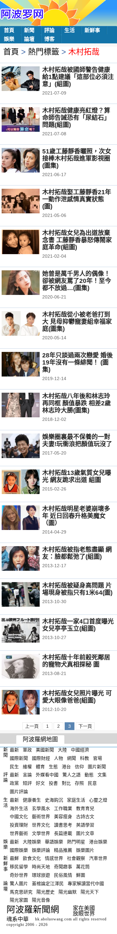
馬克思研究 (21, 891)
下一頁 (85, 726)
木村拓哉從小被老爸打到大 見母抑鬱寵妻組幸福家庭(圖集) (77, 321)
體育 (40, 766)
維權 (27, 766)
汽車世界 (98, 858)
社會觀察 (76, 858)
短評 (27, 783)
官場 (97, 758)
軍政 (27, 749)
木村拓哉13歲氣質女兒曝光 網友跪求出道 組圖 (76, 476)
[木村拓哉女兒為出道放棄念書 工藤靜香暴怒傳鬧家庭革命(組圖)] (29, 242)
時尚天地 (41, 866)
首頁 (9, 30)
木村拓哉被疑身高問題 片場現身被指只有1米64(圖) (77, 589)
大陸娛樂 (32, 841)
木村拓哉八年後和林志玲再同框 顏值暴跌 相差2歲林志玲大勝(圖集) (76, 403)
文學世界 (41, 833)
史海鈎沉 (54, 800)
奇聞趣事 (63, 866)
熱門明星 (76, 841)
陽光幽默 (67, 891)
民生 (14, 766)
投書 (53, 783)
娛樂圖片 (85, 849)
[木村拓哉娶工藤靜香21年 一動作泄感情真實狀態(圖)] (29, 202)
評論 (49, 30)
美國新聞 (45, 749)
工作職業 (63, 808)
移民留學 (19, 866)
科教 (84, 758)
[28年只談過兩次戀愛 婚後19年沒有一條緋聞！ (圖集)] (29, 365)
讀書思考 (63, 824)
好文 (40, 783)
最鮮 (14, 858)
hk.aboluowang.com (53, 919)
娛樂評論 (41, 849)
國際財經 (41, 758)
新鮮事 (92, 30)
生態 (53, 766)
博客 (49, 39)
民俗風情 (63, 875)
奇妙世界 (19, 875)
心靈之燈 (98, 800)
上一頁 (32, 726)
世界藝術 (19, 833)
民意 (92, 783)
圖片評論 (19, 791)
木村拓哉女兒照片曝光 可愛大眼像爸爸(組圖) (77, 697)
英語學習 (85, 824)
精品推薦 (63, 849)
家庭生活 (76, 800)
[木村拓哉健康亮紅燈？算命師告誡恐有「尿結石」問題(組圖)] (29, 120)
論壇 (29, 39)
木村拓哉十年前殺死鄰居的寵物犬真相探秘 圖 (76, 661)
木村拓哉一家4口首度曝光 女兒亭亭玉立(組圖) (78, 625)
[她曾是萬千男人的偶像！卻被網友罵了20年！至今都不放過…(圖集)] (29, 283)
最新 (14, 749)
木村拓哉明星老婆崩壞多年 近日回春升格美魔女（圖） (76, 515)
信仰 (79, 766)
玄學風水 (41, 808)
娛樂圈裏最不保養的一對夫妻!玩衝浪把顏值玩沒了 (77, 440)
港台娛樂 (98, 841)
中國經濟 (80, 749)
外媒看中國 (47, 774)
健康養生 (32, 800)
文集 (102, 774)
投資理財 (19, 824)
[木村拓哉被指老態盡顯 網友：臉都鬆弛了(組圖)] (29, 559)
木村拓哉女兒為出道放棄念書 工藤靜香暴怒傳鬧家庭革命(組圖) (77, 240)
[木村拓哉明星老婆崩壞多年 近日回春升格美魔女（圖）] (29, 518)
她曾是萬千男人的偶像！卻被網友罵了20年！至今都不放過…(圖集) (76, 280)
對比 (66, 783)
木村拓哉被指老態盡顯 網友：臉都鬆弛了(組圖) (77, 553)
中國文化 (19, 816)
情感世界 (54, 858)
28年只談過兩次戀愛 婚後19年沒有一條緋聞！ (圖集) (77, 362)
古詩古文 (85, 816)
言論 (27, 774)
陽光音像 (41, 900)
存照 (79, 783)
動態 (89, 774)
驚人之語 (71, 774)
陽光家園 (19, 900)
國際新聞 (19, 758)
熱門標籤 (43, 51)
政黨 (14, 783)
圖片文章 (85, 833)
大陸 (62, 749)
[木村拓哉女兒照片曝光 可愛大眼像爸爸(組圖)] (29, 703)
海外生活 (19, 808)
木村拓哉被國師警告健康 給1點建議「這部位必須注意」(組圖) (78, 76)
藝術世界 (41, 816)
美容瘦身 (63, 816)
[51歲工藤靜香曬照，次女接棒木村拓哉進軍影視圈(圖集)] (29, 161)
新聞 (29, 30)
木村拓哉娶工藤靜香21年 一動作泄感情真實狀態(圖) (76, 199)
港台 (66, 766)
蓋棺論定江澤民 (48, 883)
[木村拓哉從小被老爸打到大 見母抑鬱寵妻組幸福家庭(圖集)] (29, 324)
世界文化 (41, 824)
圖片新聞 (97, 766)
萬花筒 (83, 866)
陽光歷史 (45, 891)
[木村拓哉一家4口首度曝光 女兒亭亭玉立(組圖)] (29, 631)
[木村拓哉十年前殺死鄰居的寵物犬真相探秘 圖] (29, 667)
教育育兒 (85, 808)
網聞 (71, 758)
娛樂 (9, 39)
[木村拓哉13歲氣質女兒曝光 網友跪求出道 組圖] (29, 482)
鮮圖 (80, 875)
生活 (69, 30)
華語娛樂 (54, 841)
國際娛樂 (19, 849)
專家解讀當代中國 (86, 883)
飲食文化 (32, 858)
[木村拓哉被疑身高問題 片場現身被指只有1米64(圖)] (29, 595)
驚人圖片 (19, 883)
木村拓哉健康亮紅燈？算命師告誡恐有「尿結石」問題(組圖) (76, 117)
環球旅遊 (41, 875)
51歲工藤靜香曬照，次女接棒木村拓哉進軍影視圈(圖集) (76, 158)
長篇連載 (63, 833)
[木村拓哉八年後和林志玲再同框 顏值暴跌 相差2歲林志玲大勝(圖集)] (29, 406)
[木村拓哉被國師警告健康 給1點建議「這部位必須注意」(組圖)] (29, 79)
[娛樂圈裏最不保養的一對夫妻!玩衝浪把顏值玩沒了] (29, 446)
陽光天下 (90, 891)
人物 (58, 758)
